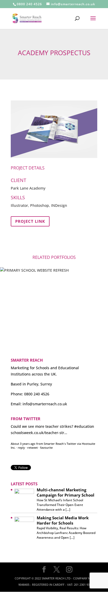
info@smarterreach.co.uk (45, 403)
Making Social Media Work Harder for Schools (63, 520)
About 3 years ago (23, 440)
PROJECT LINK (30, 221)
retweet (32, 444)
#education (84, 423)
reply (21, 444)
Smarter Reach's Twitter (60, 440)
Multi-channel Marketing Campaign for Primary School (65, 492)
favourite (46, 444)
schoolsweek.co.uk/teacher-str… (39, 429)
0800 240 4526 (29, 4)
